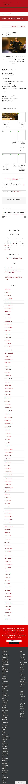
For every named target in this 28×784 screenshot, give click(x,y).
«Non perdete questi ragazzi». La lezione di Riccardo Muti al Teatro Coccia (22, 699)
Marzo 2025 (7, 318)
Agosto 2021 (7, 426)
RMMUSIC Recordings (16, 258)
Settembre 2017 (8, 564)
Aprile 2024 (7, 340)
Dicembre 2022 (8, 382)
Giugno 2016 (7, 606)
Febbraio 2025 (8, 321)
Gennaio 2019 (7, 513)
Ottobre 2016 (7, 599)
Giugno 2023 (7, 366)
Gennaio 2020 (8, 475)
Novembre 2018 (8, 519)
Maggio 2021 (7, 436)
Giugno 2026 (7, 292)
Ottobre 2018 (7, 523)
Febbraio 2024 (8, 346)
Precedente (14, 26)
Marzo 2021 (7, 442)
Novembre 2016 (8, 596)
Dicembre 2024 (8, 327)
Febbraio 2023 (8, 378)
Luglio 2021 (7, 430)
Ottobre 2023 (7, 356)
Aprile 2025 (7, 314)
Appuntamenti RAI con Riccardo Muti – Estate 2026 (22, 667)
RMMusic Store (16, 637)
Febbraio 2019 (8, 510)
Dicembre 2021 (8, 414)
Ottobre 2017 (7, 561)
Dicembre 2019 (8, 478)
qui (24, 184)
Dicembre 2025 (8, 302)
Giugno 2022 (7, 398)
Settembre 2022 (8, 388)
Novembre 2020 (8, 452)
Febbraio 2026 (8, 298)
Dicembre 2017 (8, 555)
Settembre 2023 (8, 359)
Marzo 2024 (7, 343)
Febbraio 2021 (8, 446)
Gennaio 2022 (8, 410)
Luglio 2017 (7, 571)
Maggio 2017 (7, 577)
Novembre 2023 (8, 353)
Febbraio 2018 (8, 548)
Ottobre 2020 (7, 455)
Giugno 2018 (7, 535)
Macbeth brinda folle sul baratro (22, 714)
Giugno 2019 (7, 497)
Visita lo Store (20, 783)
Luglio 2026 (7, 289)
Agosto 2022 (7, 391)
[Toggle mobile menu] (25, 14)
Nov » (8, 249)
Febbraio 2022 (8, 407)
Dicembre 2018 (8, 516)
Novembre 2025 (8, 305)
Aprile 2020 (7, 465)
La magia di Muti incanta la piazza (13, 267)
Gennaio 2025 (8, 324)
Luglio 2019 (7, 494)
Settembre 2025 (8, 308)
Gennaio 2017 (7, 590)
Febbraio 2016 (8, 612)
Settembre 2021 (8, 423)
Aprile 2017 (7, 580)
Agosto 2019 (7, 491)
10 (11, 242)
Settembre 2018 (8, 526)
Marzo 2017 (7, 583)
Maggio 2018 (7, 539)
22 (5, 245)
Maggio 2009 (7, 619)
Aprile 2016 (7, 609)
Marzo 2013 (7, 615)
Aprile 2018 (7, 542)
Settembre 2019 (8, 487)
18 (13, 243)
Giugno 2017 (7, 574)
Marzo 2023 (7, 375)
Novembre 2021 (8, 417)
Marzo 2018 (7, 545)
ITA (17, 3)
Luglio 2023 (7, 362)
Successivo (22, 26)
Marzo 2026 (7, 295)
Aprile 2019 (7, 503)
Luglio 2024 (7, 330)
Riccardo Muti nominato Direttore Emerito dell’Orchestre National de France (13, 277)
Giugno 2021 (7, 433)
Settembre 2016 (8, 603)
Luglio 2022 (7, 394)
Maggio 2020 (7, 462)
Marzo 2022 (7, 404)
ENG (20, 3)
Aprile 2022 (7, 401)
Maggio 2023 (7, 369)
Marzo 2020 (7, 468)
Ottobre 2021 (7, 420)
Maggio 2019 (7, 500)
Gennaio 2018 (8, 551)
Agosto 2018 (7, 529)
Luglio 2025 (7, 311)
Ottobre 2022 (7, 385)
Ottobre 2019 (7, 484)
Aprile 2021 (7, 439)
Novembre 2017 (8, 558)
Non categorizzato (17, 191)
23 (8, 245)
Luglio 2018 (7, 532)
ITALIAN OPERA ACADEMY (7, 3)
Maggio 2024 (7, 337)
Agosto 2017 (7, 567)
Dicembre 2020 (8, 449)
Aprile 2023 (7, 372)
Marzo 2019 (7, 507)
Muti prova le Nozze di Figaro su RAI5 (12, 214)
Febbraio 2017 (8, 587)
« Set (5, 249)
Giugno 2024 (7, 334)
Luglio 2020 (7, 459)
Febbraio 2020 (8, 471)
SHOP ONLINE (7, 4)
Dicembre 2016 (8, 593)
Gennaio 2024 (8, 350)
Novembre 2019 (8, 481)
